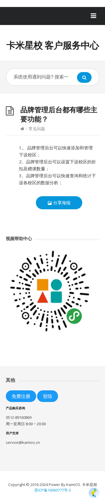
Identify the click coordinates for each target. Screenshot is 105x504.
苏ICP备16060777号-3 (52, 490)
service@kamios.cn (23, 442)
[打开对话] (94, 493)
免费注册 (21, 396)
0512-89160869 (19, 417)
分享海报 (61, 202)
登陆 (47, 396)
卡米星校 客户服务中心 (52, 45)
